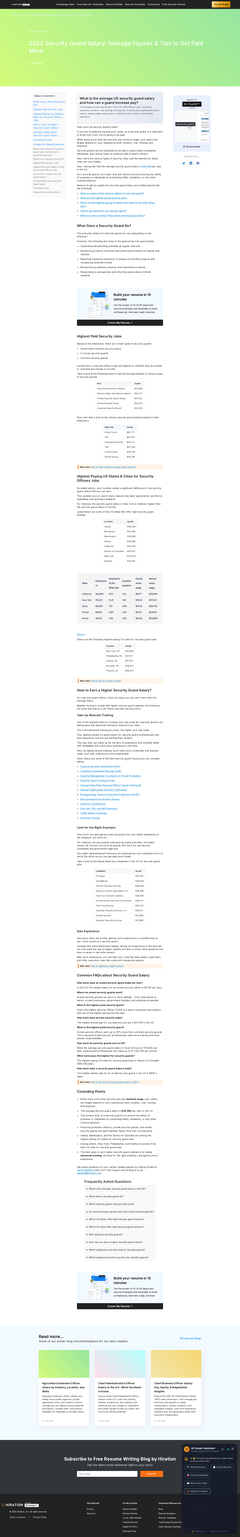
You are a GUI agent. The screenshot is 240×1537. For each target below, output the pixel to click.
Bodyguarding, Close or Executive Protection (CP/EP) (109, 794)
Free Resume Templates (90, 4)
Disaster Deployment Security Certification (103, 789)
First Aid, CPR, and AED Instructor (98, 808)
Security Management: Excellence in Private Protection (110, 776)
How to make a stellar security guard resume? (113, 467)
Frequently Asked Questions (48, 144)
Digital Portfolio (130, 1527)
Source (81, 634)
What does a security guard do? (106, 1196)
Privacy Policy (40, 1517)
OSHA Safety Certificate (93, 813)
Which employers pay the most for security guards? (117, 1249)
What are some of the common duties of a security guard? (112, 193)
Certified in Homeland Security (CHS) (100, 771)
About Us (91, 1513)
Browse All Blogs (190, 1338)
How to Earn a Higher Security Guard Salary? (46, 126)
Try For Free (221, 4)
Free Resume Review (173, 4)
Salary (22, 15)
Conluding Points (42, 139)
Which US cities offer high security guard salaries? (116, 1226)
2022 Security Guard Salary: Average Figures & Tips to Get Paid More (59, 15)
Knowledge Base (65, 4)
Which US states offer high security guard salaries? (117, 1219)
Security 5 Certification (93, 803)
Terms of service (18, 1517)
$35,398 (146, 166)
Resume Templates (167, 1518)
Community (154, 4)
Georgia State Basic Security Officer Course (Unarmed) (110, 785)
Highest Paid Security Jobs (48, 109)
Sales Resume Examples (170, 1527)
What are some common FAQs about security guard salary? (112, 215)
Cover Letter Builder (132, 1518)
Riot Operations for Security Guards (99, 799)
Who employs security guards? (106, 1234)
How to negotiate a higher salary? (107, 966)
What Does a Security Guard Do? (49, 103)
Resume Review (130, 1513)
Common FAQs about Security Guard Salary (45, 134)
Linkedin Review (130, 1522)
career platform (85, 1170)
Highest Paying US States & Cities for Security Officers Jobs (48, 117)
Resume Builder (114, 4)
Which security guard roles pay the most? (111, 1204)
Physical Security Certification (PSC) (100, 766)
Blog (161, 1509)
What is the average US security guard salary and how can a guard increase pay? (48, 152)
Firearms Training (90, 818)
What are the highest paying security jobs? (103, 198)
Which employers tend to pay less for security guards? (119, 1257)
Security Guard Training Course (97, 780)
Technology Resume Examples (173, 1522)
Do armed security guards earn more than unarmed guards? (121, 1211)
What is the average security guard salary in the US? (117, 1188)
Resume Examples (135, 4)
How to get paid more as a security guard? (103, 211)
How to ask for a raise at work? (106, 681)
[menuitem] (65, 4)
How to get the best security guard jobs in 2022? (115, 1082)
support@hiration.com (89, 1173)
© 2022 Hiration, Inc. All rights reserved (28, 1512)
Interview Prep (129, 1531)
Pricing (90, 1509)
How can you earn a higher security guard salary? (116, 1242)
